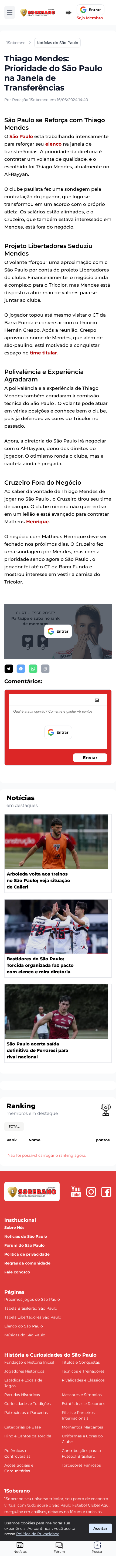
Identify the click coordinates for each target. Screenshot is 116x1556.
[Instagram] (91, 1191)
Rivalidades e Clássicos (83, 1380)
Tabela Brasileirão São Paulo (30, 1308)
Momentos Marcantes (82, 1427)
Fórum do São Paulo (24, 1245)
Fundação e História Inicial (29, 1362)
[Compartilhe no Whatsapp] (33, 668)
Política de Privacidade (37, 1533)
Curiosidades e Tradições (27, 1403)
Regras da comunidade (27, 1263)
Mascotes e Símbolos (82, 1394)
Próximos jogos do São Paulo (32, 1299)
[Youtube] (76, 1191)
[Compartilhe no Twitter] (8, 668)
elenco (53, 144)
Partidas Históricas (22, 1394)
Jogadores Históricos (24, 1371)
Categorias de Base (22, 1427)
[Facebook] (106, 1191)
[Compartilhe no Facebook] (20, 668)
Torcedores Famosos (81, 1465)
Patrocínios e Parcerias (26, 1412)
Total (14, 1126)
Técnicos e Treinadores (83, 1371)
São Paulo (21, 136)
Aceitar (100, 1528)
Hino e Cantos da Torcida (27, 1436)
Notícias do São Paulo (25, 1236)
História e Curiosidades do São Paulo (50, 1355)
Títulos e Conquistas (81, 1362)
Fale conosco (17, 1272)
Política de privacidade (27, 1254)
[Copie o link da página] (45, 668)
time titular (43, 353)
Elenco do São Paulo (23, 1326)
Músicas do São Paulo (24, 1335)
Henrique (37, 521)
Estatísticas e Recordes (83, 1403)
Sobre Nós (14, 1227)
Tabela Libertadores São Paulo (32, 1317)
